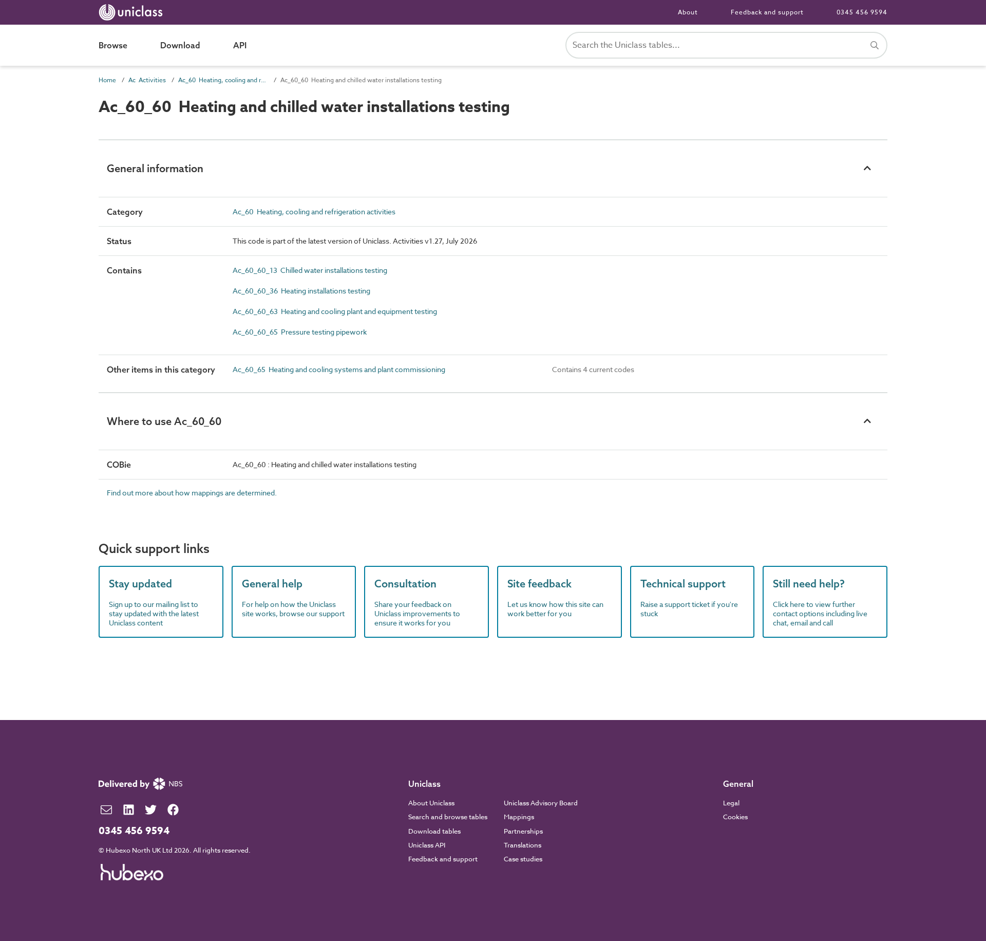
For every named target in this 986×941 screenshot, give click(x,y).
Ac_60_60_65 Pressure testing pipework (300, 332)
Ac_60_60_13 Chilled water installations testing (310, 270)
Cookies (735, 816)
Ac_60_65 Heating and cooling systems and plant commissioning (339, 369)
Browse (113, 45)
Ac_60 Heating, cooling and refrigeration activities (223, 80)
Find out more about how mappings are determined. (192, 492)
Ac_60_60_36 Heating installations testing (301, 291)
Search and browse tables (447, 816)
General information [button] (155, 168)
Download (180, 45)
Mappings (519, 816)
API (239, 45)
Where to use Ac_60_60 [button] (164, 421)
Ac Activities (147, 80)
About (688, 12)
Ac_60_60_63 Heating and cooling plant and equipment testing (335, 311)
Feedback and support (767, 12)
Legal (731, 802)
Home (107, 80)
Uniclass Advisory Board (541, 802)
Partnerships (523, 831)
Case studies (523, 858)
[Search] (874, 45)
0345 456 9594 (862, 12)
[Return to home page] (133, 12)
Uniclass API (426, 845)
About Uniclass (431, 802)
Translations (522, 845)
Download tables (434, 831)
